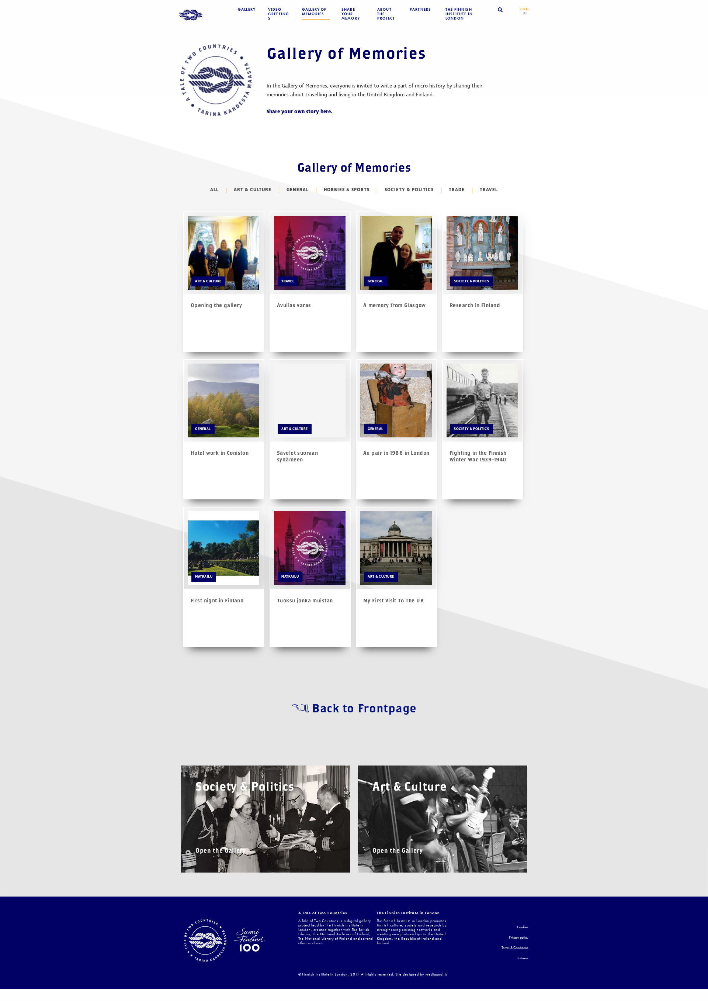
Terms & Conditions (515, 948)
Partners (420, 9)
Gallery (247, 9)
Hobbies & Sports (346, 190)
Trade (457, 190)
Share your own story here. (299, 111)
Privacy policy (518, 938)
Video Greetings (278, 14)
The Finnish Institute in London (459, 14)
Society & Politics (409, 190)
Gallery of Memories (314, 11)
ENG (524, 9)
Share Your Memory (350, 14)
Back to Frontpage (364, 708)
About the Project (386, 14)
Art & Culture (252, 190)
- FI (523, 14)
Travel (489, 190)
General (298, 190)
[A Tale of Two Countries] (191, 16)
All (214, 190)
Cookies (522, 927)
